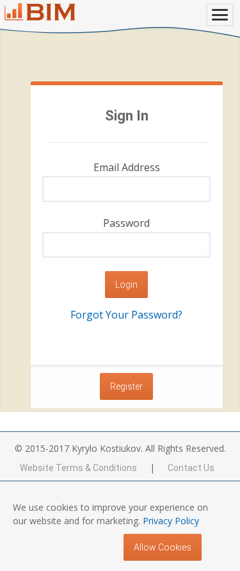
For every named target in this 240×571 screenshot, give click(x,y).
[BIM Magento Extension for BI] (40, 12)
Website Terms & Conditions (78, 468)
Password (126, 223)
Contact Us (191, 468)
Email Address (126, 167)
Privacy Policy (171, 521)
